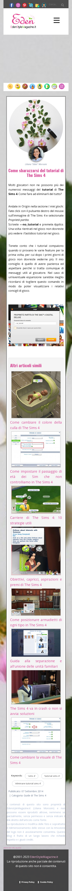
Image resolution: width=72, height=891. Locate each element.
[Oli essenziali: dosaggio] (25, 86)
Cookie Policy (46, 882)
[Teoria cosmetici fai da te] (54, 86)
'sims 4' (31, 775)
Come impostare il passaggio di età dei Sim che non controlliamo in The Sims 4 (36, 476)
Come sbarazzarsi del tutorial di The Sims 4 (36, 172)
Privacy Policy (27, 882)
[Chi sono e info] (44, 5)
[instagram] (18, 5)
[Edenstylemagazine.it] (23, 21)
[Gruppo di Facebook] (31, 5)
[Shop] (37, 5)
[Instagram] (61, 86)
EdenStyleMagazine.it (44, 857)
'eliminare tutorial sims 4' (28, 783)
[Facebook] (11, 5)
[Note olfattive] (32, 86)
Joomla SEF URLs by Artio (12, 848)
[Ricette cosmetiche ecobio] (47, 86)
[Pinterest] (24, 5)
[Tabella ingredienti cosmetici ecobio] (39, 86)
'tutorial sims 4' (52, 775)
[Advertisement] (36, 58)
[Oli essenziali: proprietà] (17, 86)
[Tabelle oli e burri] (10, 86)
